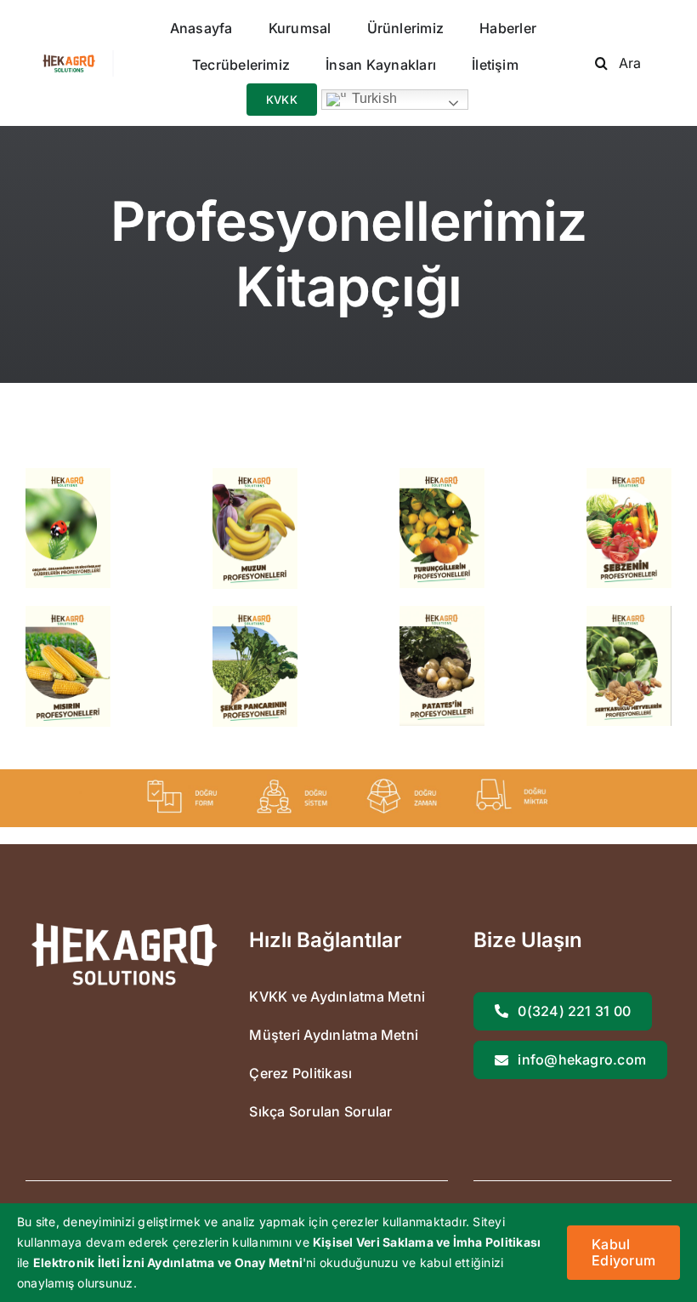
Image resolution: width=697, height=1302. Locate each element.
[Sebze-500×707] (629, 474)
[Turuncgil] (442, 474)
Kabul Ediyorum (623, 1252)
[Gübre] (68, 474)
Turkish (372, 99)
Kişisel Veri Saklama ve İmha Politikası (427, 1242)
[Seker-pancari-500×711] (255, 612)
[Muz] (255, 474)
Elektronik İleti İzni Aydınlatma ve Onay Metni (168, 1262)
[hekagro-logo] (68, 61)
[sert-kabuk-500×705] (629, 612)
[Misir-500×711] (68, 612)
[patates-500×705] (442, 612)
